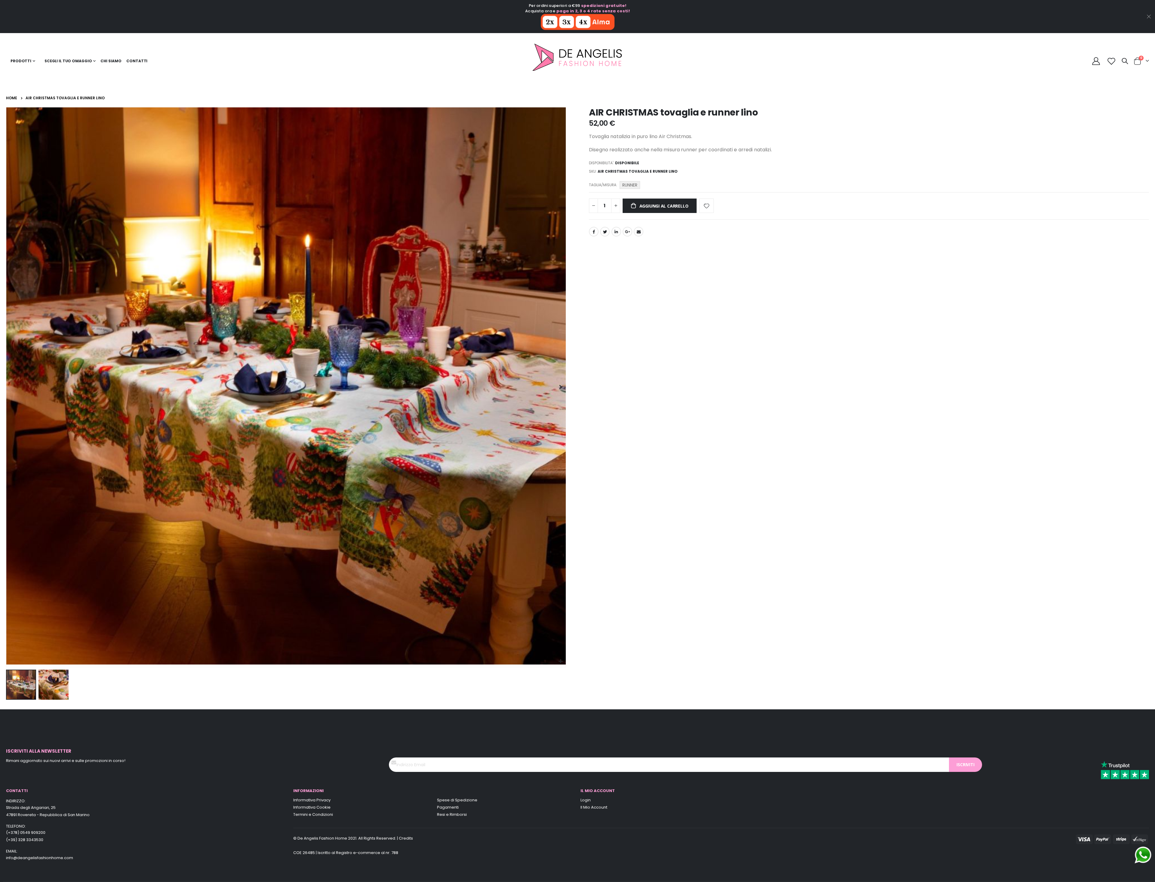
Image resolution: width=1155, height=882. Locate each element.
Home (11, 97)
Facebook (594, 231)
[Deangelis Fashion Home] (577, 61)
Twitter (605, 231)
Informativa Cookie (312, 807)
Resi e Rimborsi (452, 814)
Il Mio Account (594, 807)
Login (586, 800)
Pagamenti (448, 807)
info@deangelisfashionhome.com (39, 858)
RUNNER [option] (629, 185)
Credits (406, 838)
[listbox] (630, 186)
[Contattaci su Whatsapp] (1143, 855)
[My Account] (1096, 61)
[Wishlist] (1111, 61)
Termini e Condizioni (313, 814)
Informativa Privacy (312, 800)
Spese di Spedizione (457, 800)
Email (638, 231)
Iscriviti (965, 764)
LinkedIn (616, 231)
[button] (560, 661)
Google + (627, 231)
